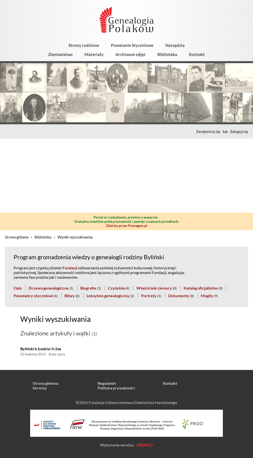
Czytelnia (116, 288)
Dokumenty (178, 295)
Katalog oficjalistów (201, 288)
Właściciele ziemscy (154, 288)
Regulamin (107, 383)
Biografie (88, 288)
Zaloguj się (239, 131)
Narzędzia (175, 45)
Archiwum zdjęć (130, 54)
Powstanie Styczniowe (132, 45)
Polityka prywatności (116, 387)
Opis (18, 288)
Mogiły (207, 295)
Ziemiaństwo (60, 54)
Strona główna (16, 237)
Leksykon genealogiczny (107, 295)
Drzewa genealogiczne (49, 288)
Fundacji (70, 267)
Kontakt (197, 54)
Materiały (94, 54)
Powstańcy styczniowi (33, 295)
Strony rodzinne (83, 45)
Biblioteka (167, 54)
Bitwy (69, 295)
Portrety (149, 295)
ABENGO (144, 444)
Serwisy (40, 387)
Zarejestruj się (208, 131)
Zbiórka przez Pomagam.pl (126, 225)
